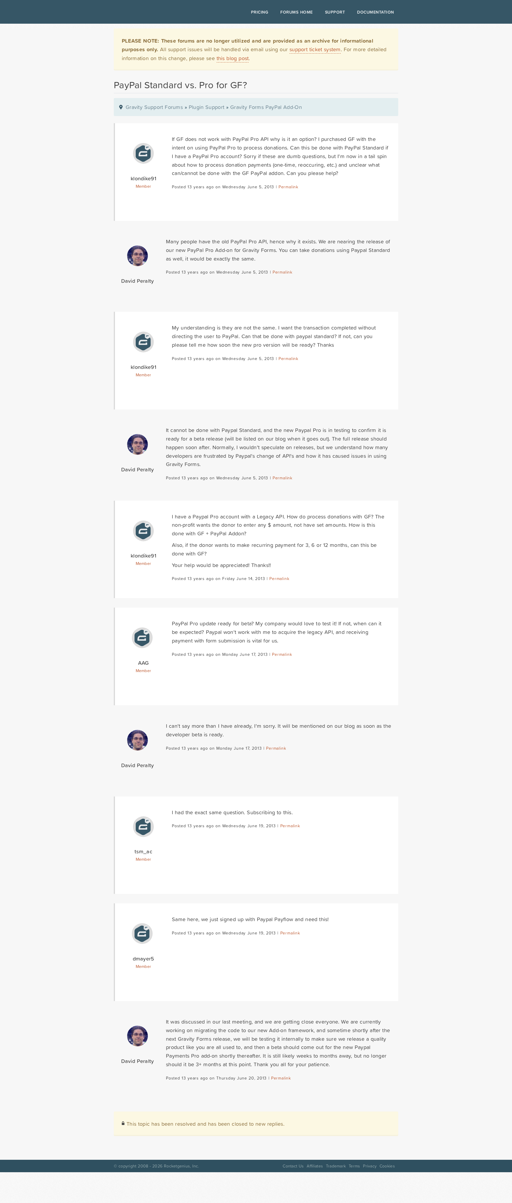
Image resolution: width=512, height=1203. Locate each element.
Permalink (288, 187)
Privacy (370, 1166)
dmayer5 (143, 959)
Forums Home (296, 12)
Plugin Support (206, 107)
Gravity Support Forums (154, 107)
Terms (354, 1166)
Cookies (387, 1166)
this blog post (233, 58)
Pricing (259, 12)
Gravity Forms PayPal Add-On (266, 107)
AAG (143, 663)
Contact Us (293, 1166)
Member (143, 186)
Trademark (336, 1166)
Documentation (375, 12)
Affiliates (315, 1166)
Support (335, 12)
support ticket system (315, 49)
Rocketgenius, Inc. (181, 1166)
